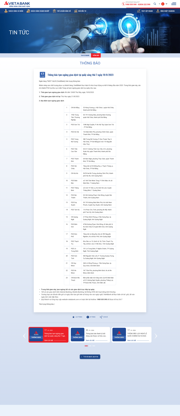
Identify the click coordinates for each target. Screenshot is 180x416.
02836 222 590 (144, 4)
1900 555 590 (130, 4)
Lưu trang (79, 317)
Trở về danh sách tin (90, 357)
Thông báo (96, 55)
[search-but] (155, 4)
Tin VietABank (85, 55)
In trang (92, 317)
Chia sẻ (105, 317)
